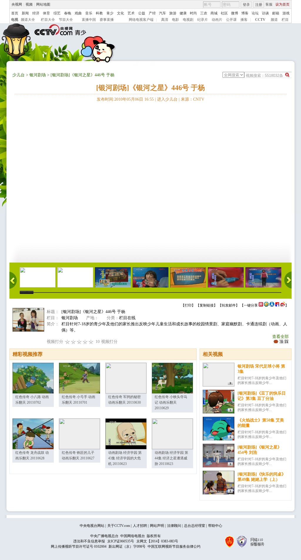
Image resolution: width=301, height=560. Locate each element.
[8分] (85, 341)
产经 (152, 13)
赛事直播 (107, 20)
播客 (244, 20)
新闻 (25, 13)
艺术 (131, 13)
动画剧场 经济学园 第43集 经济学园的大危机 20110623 (125, 458)
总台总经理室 (194, 526)
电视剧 (188, 20)
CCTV (260, 20)
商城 (214, 13)
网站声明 (157, 526)
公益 (141, 13)
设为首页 (282, 4)
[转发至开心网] (261, 305)
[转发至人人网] (272, 305)
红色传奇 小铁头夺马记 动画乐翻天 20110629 (171, 402)
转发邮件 (229, 305)
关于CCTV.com (118, 526)
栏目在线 (127, 318)
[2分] (68, 341)
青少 (109, 13)
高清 (164, 20)
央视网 (16, 4)
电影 (175, 20)
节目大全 (66, 20)
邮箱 (275, 13)
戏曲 (78, 13)
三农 (203, 13)
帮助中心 (215, 526)
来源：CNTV (192, 99)
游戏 (286, 13)
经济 (35, 13)
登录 (246, 5)
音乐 (88, 13)
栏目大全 (48, 20)
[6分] (79, 341)
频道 (274, 20)
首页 (14, 13)
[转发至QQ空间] (266, 305)
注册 (258, 5)
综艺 (57, 13)
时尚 (193, 13)
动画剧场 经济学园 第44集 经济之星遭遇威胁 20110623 (171, 458)
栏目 (285, 20)
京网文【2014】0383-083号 (157, 541)
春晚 (67, 13)
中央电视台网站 (92, 526)
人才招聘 (140, 526)
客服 (268, 4)
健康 (183, 13)
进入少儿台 (167, 99)
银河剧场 (37, 75)
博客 (244, 13)
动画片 (217, 20)
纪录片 (202, 20)
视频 (29, 4)
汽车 (162, 13)
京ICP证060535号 (120, 541)
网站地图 (43, 4)
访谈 (265, 13)
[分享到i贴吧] (277, 305)
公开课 (231, 20)
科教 (99, 13)
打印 (188, 305)
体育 (46, 13)
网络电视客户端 (141, 20)
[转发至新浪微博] (282, 305)
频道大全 (28, 20)
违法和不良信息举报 (89, 541)
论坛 (255, 13)
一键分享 (251, 305)
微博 (234, 13)
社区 (224, 13)
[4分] (73, 341)
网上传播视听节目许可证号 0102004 (78, 546)
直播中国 (89, 20)
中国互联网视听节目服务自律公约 (174, 546)
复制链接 (207, 305)
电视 (14, 20)
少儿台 (18, 75)
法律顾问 (174, 526)
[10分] (91, 341)
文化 (120, 13)
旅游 (172, 13)
